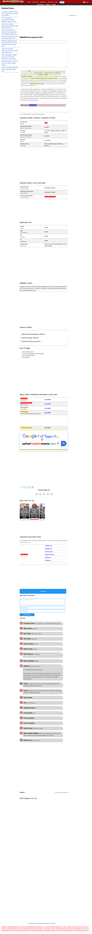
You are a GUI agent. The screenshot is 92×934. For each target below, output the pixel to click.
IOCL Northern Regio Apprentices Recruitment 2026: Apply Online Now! (10, 25)
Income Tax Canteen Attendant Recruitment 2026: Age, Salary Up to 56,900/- (10, 13)
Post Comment (27, 614)
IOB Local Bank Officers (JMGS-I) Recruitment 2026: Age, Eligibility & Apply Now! (9, 32)
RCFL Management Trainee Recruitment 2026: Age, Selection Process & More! (9, 56)
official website (30, 351)
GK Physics (48, 557)
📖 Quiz (48, 4)
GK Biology (48, 560)
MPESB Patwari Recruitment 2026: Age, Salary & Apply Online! (9, 63)
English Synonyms (49, 554)
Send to (22, 487)
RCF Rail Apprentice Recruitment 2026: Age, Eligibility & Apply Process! (9, 19)
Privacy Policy (41, 923)
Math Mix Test (48, 548)
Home (29, 2)
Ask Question (40, 4)
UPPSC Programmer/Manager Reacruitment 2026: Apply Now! (10, 69)
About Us (47, 923)
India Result (43, 2)
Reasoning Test (49, 551)
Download (25, 353)
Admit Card (50, 2)
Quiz (56, 2)
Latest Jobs (35, 2)
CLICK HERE (47, 399)
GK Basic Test (48, 545)
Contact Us (53, 923)
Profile (54, 4)
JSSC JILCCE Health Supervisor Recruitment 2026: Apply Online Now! (10, 50)
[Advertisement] (49, 9)
